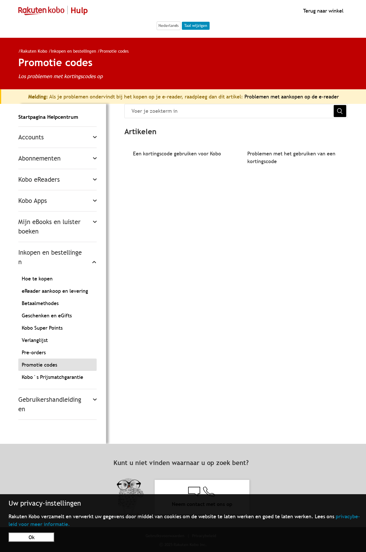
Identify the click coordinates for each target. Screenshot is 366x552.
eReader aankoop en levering (55, 291)
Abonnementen (39, 158)
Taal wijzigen (195, 25)
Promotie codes (114, 51)
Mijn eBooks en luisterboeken (49, 226)
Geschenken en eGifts (47, 315)
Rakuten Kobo (34, 51)
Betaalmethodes (40, 303)
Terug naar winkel (322, 10)
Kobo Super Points (42, 328)
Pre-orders (34, 352)
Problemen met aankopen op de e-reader (291, 96)
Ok (32, 537)
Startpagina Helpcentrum (48, 117)
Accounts (31, 137)
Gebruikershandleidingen (49, 404)
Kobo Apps (32, 201)
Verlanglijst (35, 340)
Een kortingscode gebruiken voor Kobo (177, 153)
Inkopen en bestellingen (73, 51)
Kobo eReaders (39, 179)
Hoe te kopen (37, 278)
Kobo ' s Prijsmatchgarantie (52, 377)
